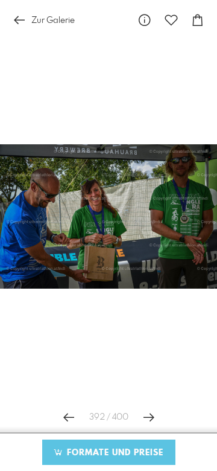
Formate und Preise (113, 453)
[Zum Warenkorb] (197, 20)
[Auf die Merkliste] (171, 20)
